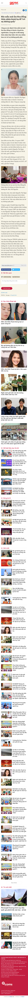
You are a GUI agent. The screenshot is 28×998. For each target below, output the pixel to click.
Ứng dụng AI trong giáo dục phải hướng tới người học (19, 704)
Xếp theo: (3, 295)
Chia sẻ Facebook (7, 269)
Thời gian (8, 295)
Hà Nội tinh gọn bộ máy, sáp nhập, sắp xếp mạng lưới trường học (19, 521)
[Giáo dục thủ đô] (14, 3)
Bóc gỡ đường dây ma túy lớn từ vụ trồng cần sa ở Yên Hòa (12, 346)
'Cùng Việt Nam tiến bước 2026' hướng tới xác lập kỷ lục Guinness (19, 619)
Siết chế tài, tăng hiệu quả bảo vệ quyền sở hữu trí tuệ (19, 925)
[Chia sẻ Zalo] (26, 10)
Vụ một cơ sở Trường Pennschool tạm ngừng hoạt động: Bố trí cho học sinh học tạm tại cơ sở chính (19, 610)
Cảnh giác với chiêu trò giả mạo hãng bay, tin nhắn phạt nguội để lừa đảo (13, 442)
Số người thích (14, 295)
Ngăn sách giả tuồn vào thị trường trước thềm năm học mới (12, 393)
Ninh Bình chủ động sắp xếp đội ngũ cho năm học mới (20, 648)
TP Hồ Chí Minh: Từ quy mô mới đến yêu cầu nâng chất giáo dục (19, 530)
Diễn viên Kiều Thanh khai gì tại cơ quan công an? (12, 322)
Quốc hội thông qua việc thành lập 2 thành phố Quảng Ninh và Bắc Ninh (19, 934)
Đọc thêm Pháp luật (9, 301)
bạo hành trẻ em (16, 276)
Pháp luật (3, 9)
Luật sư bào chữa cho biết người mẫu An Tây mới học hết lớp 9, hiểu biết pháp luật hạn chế (13, 418)
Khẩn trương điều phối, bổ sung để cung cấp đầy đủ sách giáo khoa (20, 732)
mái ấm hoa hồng (7, 276)
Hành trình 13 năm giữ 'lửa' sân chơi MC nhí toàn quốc (19, 676)
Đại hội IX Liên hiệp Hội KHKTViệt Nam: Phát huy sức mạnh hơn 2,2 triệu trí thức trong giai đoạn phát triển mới (20, 946)
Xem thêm (14, 882)
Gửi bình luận (6, 288)
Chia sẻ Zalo (16, 269)
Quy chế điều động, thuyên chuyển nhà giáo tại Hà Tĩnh (19, 590)
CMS (11, 996)
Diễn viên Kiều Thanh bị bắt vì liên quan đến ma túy (14, 370)
